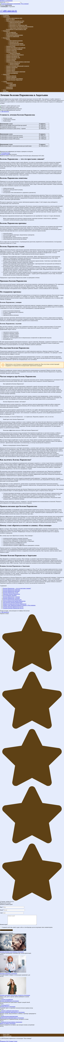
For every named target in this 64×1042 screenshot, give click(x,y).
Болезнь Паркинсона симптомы (11, 589)
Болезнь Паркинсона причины (11, 591)
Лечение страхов (10, 68)
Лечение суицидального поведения (15, 71)
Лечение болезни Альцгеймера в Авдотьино (12, 951)
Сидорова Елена (4, 154)
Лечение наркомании (12, 33)
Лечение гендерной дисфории (14, 49)
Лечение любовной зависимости (15, 54)
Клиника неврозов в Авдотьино (8, 973)
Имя (1, 907)
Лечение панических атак (13, 57)
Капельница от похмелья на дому (18, 25)
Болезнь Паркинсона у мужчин (11, 598)
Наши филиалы (7, 1035)
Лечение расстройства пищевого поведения (18, 61)
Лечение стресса (10, 70)
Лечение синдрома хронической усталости (17, 66)
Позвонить (3, 1041)
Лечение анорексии (14, 63)
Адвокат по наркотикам (12, 36)
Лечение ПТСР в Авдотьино (7, 1006)
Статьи (5, 81)
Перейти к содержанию (6, 0)
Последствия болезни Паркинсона (12, 599)
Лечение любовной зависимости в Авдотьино (12, 1012)
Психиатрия (6, 37)
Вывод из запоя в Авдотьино (7, 1023)
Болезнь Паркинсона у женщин (11, 596)
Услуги (8, 39)
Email (2, 910)
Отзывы (11, 1041)
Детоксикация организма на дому (15, 21)
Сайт (1, 913)
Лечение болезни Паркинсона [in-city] (13, 606)
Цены (4, 90)
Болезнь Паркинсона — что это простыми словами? (17, 588)
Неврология (6, 74)
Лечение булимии (14, 64)
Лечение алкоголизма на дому (14, 18)
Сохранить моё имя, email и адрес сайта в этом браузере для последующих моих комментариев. (27, 927)
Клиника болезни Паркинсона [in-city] (13, 608)
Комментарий (3, 924)
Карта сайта (6, 1034)
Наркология (9, 83)
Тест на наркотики (11, 32)
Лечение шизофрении (12, 73)
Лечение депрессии (11, 50)
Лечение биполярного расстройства (15, 47)
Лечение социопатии (11, 67)
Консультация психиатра (16, 40)
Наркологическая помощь (16, 22)
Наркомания (6, 30)
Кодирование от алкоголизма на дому (16, 29)
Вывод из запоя (10, 19)
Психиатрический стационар (17, 45)
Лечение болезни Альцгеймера (14, 78)
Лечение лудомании (11, 52)
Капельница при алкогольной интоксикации (21, 26)
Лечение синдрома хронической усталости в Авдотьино (15, 995)
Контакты (5, 91)
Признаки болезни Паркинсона (11, 594)
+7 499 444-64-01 (8, 11)
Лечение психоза (10, 60)
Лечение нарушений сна (12, 56)
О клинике (6, 15)
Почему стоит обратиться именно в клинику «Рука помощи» (19, 605)
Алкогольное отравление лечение (18, 28)
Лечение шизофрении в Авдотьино (9, 1001)
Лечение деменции (11, 77)
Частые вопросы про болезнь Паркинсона (14, 601)
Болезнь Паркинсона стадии (10, 592)
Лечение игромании (14, 53)
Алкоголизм (6, 16)
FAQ (7, 1041)
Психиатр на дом (13, 42)
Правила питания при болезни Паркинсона (14, 604)
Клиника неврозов (11, 75)
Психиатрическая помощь (16, 43)
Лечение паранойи (11, 59)
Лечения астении (10, 46)
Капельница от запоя (15, 23)
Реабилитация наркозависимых (14, 35)
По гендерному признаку (10, 595)
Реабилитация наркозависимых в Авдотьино (12, 1017)
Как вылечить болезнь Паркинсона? (12, 602)
